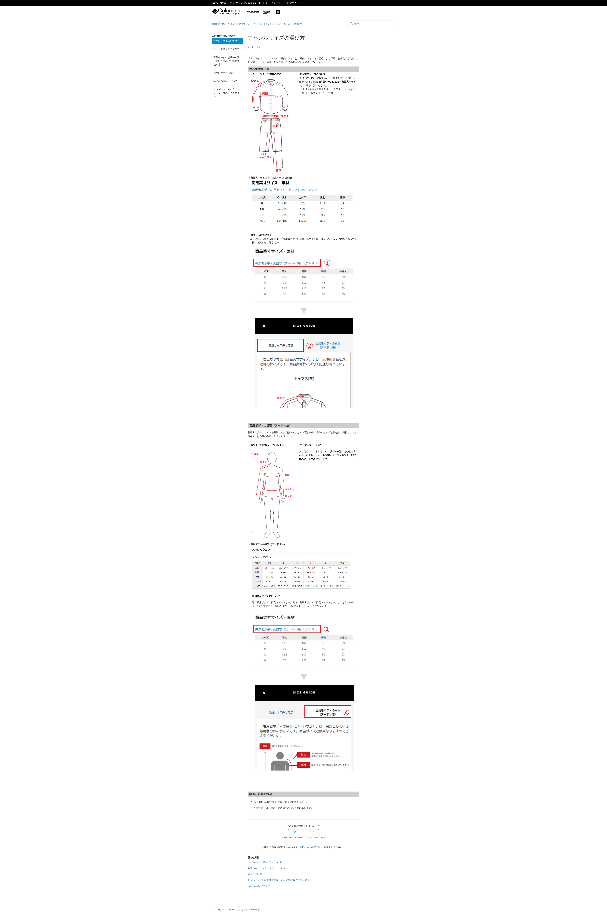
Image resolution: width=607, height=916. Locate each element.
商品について (265, 24)
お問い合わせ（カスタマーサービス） (268, 868)
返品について (255, 874)
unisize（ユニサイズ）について (265, 862)
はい (295, 831)
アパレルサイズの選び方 (226, 40)
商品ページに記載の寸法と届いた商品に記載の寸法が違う (226, 61)
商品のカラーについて (225, 72)
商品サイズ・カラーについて (289, 24)
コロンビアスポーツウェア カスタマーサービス (234, 24)
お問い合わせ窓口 (309, 847)
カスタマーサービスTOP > (284, 3)
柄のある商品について (225, 81)
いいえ (312, 831)
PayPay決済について (259, 885)
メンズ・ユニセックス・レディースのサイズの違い (226, 93)
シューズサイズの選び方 (226, 49)
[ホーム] (226, 13)
